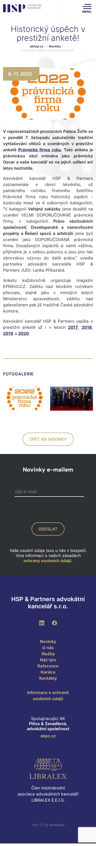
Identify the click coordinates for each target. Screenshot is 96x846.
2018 (87, 327)
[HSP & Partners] (22, 8)
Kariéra (48, 672)
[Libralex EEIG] (48, 769)
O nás (48, 647)
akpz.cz (48, 735)
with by (48, 825)
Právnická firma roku (39, 149)
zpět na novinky (48, 439)
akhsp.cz (37, 46)
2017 (73, 327)
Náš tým (48, 659)
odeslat (48, 529)
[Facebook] (54, 622)
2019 (8, 333)
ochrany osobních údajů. (48, 560)
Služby (48, 653)
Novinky (57, 46)
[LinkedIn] (41, 622)
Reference (48, 665)
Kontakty (48, 678)
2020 (23, 333)
